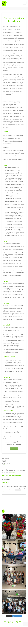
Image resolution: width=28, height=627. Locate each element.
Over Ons (9, 621)
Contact (19, 622)
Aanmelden (14, 448)
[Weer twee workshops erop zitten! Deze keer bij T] (14, 551)
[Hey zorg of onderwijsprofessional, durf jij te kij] (14, 526)
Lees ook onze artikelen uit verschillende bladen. (11, 475)
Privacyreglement (5, 482)
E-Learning (10, 622)
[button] (24, 2)
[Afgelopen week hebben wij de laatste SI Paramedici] (14, 602)
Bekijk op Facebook (5, 491)
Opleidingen (15, 621)
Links (15, 622)
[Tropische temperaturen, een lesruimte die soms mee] (14, 576)
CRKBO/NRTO (21, 621)
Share (4, 492)
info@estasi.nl (7, 464)
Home (5, 621)
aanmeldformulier (13, 472)
